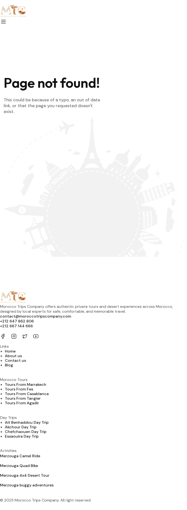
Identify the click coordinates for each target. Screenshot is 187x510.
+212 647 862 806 (17, 321)
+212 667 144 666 (16, 325)
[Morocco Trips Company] (93, 11)
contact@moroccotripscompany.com (35, 316)
